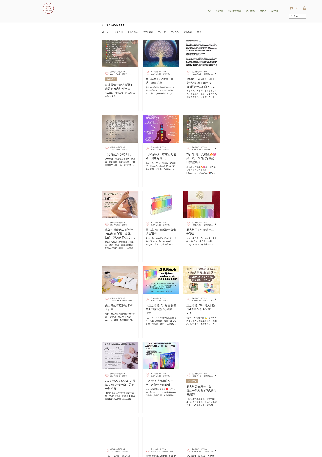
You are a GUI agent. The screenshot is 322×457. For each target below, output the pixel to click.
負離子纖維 (133, 32)
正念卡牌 (162, 32)
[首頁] (102, 25)
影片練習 (188, 32)
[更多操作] (134, 72)
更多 (199, 32)
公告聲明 (119, 32)
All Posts (106, 32)
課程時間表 (148, 32)
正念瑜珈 (175, 32)
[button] (304, 8)
